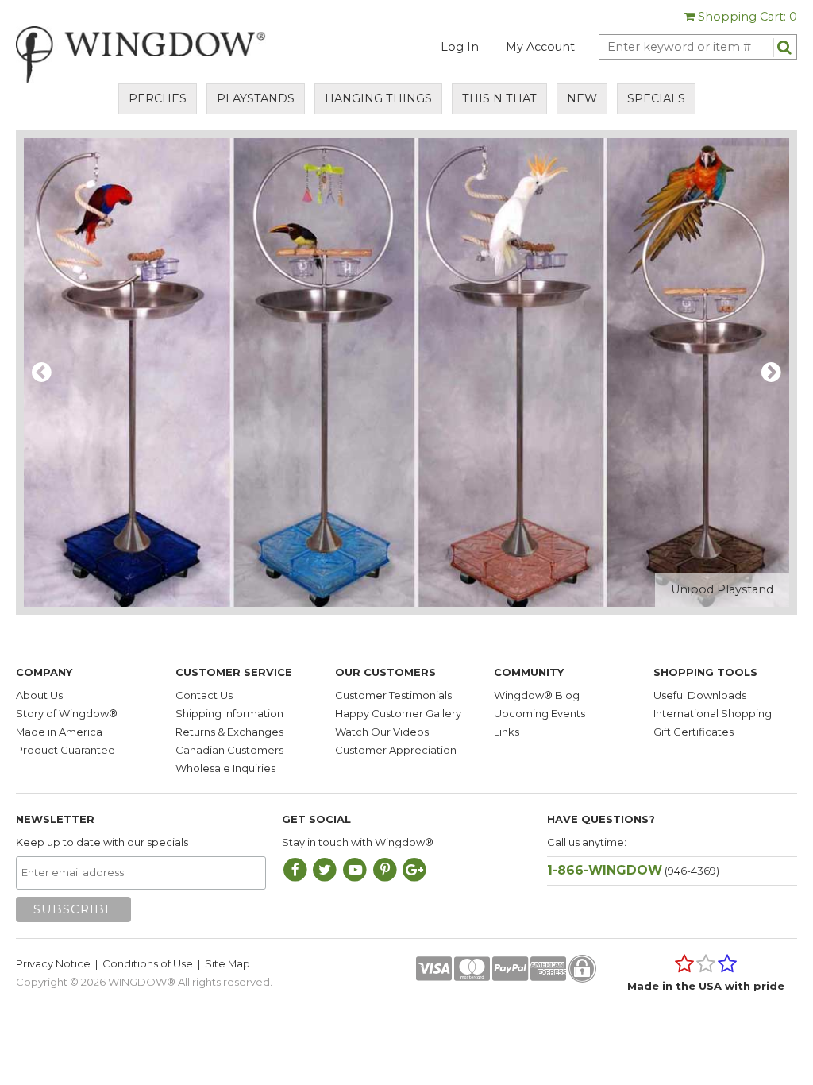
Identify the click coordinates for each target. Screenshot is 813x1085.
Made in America (59, 731)
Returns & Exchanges (229, 731)
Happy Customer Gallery (398, 713)
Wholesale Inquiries (225, 768)
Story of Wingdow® (67, 713)
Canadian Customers (229, 749)
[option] (406, 372)
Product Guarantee (65, 749)
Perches (158, 98)
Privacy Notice (53, 963)
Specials (656, 98)
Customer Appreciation (396, 749)
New (582, 98)
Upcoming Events (539, 713)
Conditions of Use (147, 963)
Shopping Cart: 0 (746, 17)
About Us (39, 695)
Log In (460, 47)
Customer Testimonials (393, 695)
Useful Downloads (699, 695)
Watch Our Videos (382, 731)
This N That (499, 98)
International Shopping (712, 713)
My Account (540, 47)
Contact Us (204, 695)
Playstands (256, 98)
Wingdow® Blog (537, 695)
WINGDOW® (141, 981)
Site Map (227, 963)
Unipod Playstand (722, 589)
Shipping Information (229, 713)
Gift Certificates (693, 731)
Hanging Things (378, 98)
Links (506, 731)
